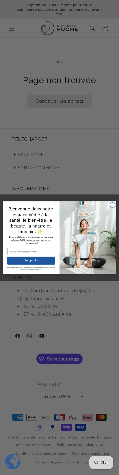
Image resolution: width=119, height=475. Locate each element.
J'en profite (31, 260)
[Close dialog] (112, 205)
